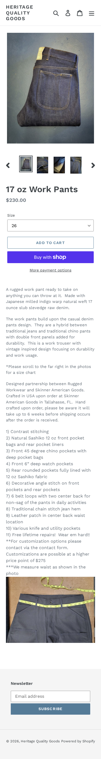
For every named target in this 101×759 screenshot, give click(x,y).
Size (11, 215)
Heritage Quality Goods (19, 12)
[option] (26, 164)
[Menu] (91, 13)
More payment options (50, 270)
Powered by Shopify (78, 741)
